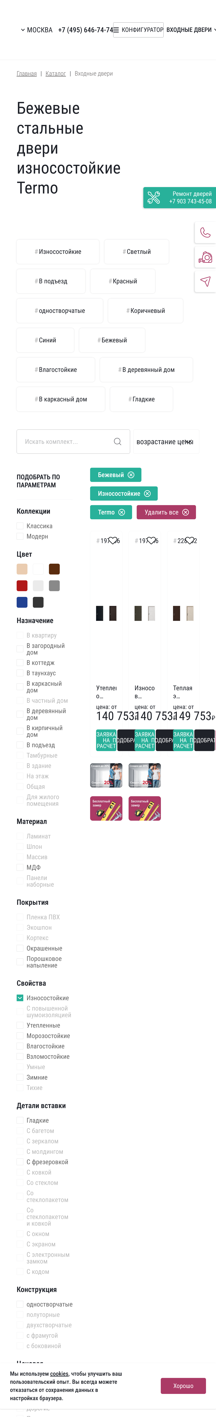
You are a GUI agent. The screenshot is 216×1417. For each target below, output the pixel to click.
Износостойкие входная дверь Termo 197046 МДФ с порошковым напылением (145, 692)
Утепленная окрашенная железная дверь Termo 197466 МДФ (106, 692)
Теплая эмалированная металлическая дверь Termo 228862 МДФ (183, 692)
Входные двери (189, 29)
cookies (59, 1373)
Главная (27, 73)
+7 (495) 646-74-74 (85, 30)
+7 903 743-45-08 (190, 201)
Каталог (56, 73)
